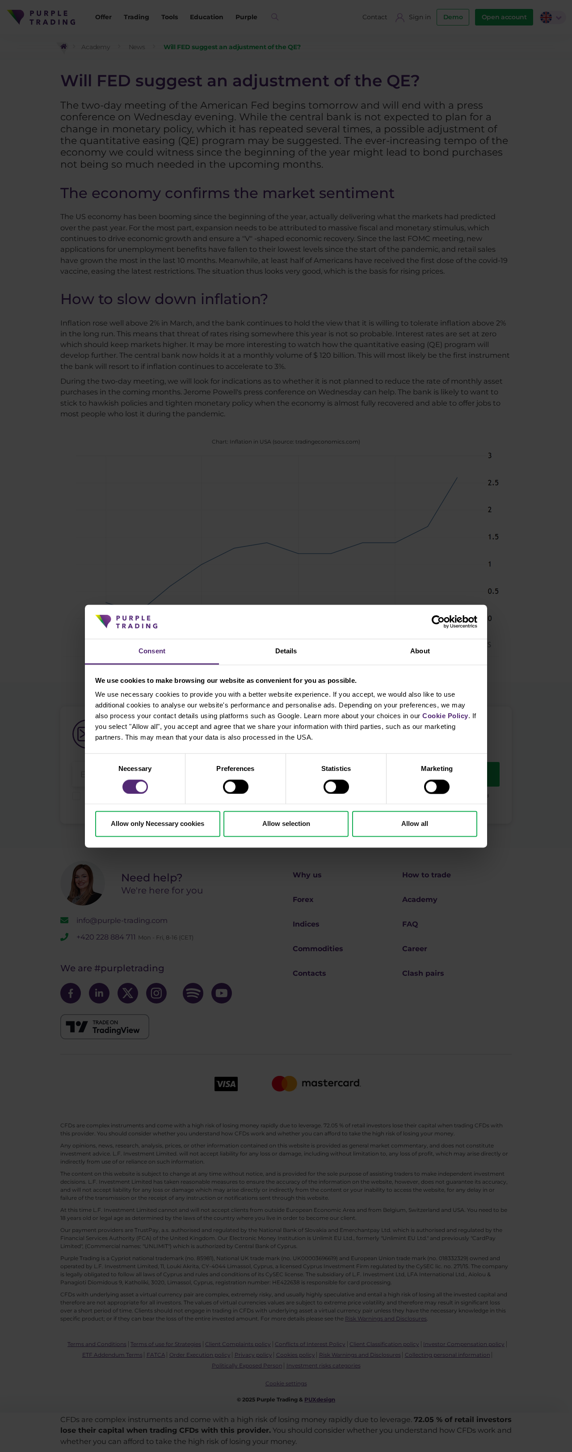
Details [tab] (286, 651)
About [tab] (420, 651)
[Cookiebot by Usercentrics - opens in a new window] (438, 621)
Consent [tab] (152, 651)
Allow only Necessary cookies (157, 824)
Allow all (414, 824)
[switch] (235, 786)
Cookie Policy (445, 716)
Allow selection (286, 824)
